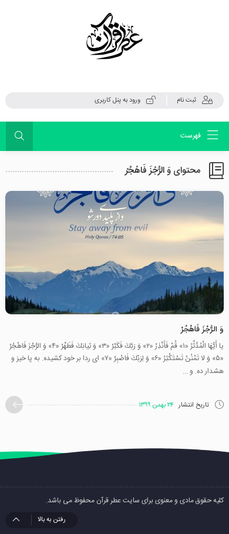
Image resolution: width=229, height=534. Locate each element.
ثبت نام (186, 100)
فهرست (191, 136)
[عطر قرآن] (114, 36)
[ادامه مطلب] (14, 405)
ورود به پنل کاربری (117, 100)
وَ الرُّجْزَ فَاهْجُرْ (202, 329)
